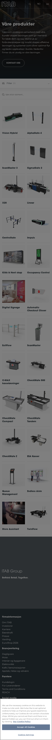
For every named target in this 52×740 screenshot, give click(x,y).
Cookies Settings (26, 735)
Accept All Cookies (26, 727)
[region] (26, 719)
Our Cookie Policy (22, 721)
